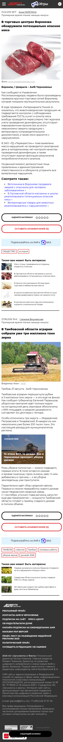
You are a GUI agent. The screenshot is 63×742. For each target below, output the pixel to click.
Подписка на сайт (14, 619)
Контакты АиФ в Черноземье (20, 615)
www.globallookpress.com (21, 81)
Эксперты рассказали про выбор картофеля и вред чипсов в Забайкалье (35, 588)
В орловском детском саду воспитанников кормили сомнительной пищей (33, 303)
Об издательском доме (17, 623)
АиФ (23, 383)
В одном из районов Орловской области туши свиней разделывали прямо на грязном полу (35, 294)
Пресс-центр (36, 619)
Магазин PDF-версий (15, 631)
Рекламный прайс (13, 610)
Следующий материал (30, 734)
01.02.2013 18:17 (8, 12)
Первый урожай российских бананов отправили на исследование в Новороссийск (36, 569)
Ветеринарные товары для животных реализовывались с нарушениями (29, 204)
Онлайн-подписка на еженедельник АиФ (28, 627)
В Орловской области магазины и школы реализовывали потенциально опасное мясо (31, 196)
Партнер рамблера (43, 727)
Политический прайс (16, 642)
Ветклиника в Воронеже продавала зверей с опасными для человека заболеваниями (27, 187)
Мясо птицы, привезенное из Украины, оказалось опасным (32, 265)
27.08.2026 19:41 (9, 319)
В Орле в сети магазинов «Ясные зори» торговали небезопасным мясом (32, 284)
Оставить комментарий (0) (32, 228)
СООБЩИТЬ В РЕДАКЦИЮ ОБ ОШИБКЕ (24, 647)
